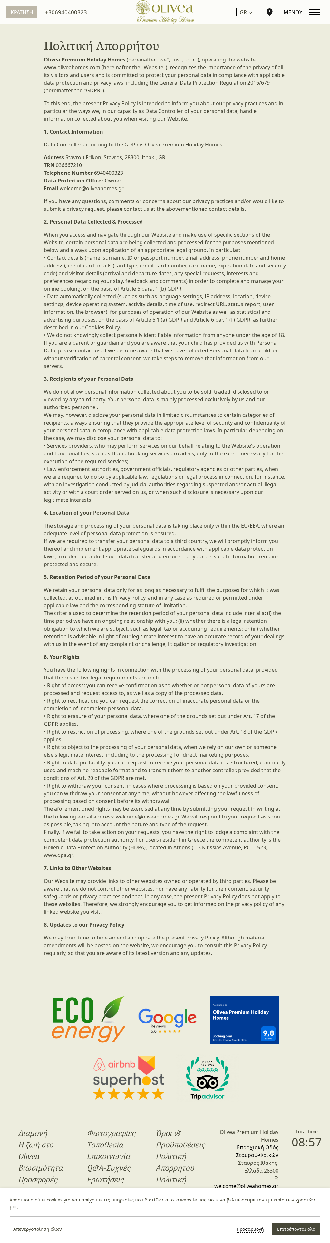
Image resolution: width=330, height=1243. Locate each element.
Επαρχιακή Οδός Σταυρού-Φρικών (257, 1151)
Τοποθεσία (105, 1145)
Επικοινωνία (108, 1157)
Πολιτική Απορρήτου (175, 1163)
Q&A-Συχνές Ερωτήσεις (108, 1174)
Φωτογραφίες (111, 1133)
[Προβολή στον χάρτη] (270, 11)
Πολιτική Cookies (171, 1186)
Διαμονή (32, 1133)
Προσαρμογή (250, 1229)
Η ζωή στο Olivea (35, 1151)
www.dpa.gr (58, 855)
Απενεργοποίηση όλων (37, 1229)
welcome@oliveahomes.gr (92, 188)
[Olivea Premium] (165, 12)
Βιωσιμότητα (40, 1168)
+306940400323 (66, 12)
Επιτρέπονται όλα (296, 1229)
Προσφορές (37, 1180)
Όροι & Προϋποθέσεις (180, 1139)
